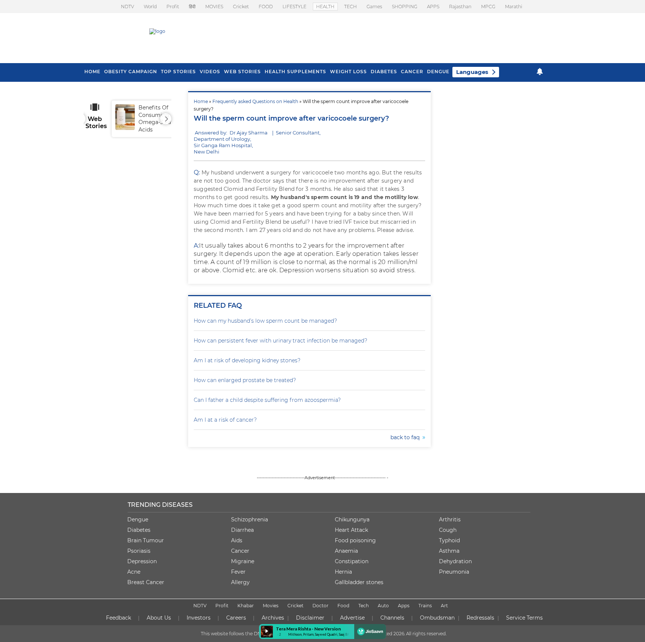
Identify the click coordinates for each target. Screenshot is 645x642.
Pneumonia (454, 571)
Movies (270, 605)
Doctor (320, 605)
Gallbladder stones (359, 582)
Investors (199, 617)
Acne (133, 571)
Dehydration (455, 561)
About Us (159, 617)
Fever (238, 571)
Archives (273, 617)
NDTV (127, 6)
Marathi (513, 6)
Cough (448, 530)
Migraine (242, 561)
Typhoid (449, 540)
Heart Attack (351, 530)
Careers (236, 617)
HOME (92, 71)
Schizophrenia (249, 519)
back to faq (406, 437)
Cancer (412, 71)
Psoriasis (138, 551)
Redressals (480, 617)
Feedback (118, 617)
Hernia (343, 571)
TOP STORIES (178, 71)
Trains (425, 605)
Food (343, 605)
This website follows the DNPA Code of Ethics (250, 633)
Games (374, 6)
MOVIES (214, 6)
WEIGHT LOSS (348, 71)
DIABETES (384, 71)
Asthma (449, 551)
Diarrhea (242, 530)
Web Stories (242, 71)
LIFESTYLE (294, 6)
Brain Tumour (145, 540)
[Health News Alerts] (540, 71)
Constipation (351, 561)
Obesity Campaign (130, 71)
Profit (172, 6)
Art (444, 605)
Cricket (241, 6)
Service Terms (524, 617)
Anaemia (346, 551)
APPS (433, 6)
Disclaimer (310, 617)
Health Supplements (295, 71)
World (150, 6)
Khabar (245, 605)
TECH (350, 6)
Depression (142, 561)
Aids (236, 540)
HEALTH (325, 6)
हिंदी (192, 6)
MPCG (488, 6)
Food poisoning (355, 540)
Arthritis (450, 519)
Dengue (438, 71)
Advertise (352, 617)
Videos (210, 71)
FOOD (266, 6)
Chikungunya (352, 519)
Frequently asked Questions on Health (255, 101)
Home (201, 101)
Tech (363, 605)
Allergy (240, 582)
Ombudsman (437, 617)
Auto (383, 605)
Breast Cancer (145, 582)
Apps (403, 605)
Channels (392, 617)
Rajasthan (460, 6)
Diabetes (138, 530)
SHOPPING (404, 6)
